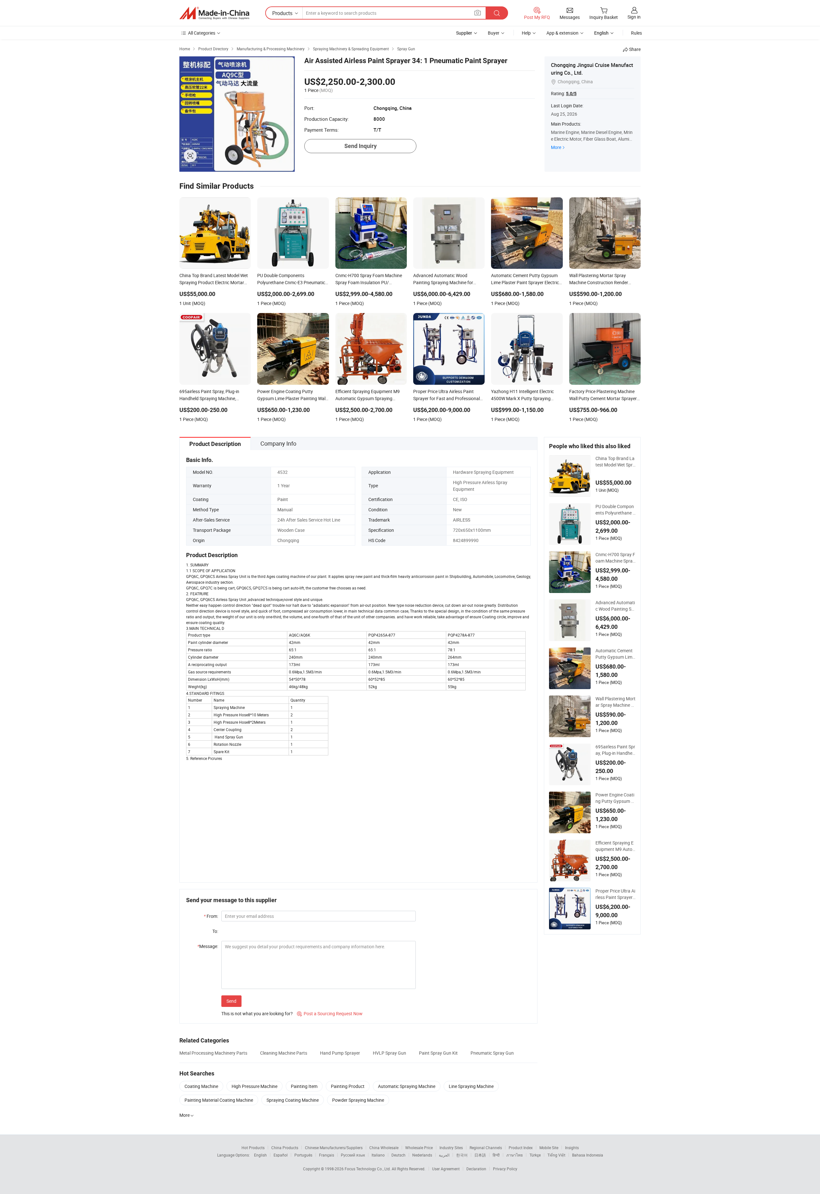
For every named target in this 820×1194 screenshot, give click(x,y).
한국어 (462, 1154)
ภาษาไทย (514, 1154)
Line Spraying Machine (471, 1086)
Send (231, 1001)
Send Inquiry (360, 146)
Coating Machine (201, 1086)
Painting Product (348, 1086)
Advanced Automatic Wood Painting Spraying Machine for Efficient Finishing (615, 605)
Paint (282, 499)
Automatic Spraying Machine (406, 1086)
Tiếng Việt (556, 1154)
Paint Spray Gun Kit (438, 1053)
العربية (444, 1154)
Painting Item (304, 1086)
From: (211, 916)
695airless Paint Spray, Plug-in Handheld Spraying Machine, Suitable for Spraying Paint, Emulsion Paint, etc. (615, 750)
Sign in (634, 17)
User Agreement (446, 1168)
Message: (207, 946)
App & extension (562, 33)
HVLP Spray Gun (389, 1053)
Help (526, 33)
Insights (572, 1147)
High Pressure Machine (254, 1086)
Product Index (521, 1147)
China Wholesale (383, 1147)
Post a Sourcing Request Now (330, 1013)
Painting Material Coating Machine (218, 1100)
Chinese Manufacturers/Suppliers (334, 1147)
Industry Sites (451, 1147)
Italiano (378, 1154)
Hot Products (253, 1147)
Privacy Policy (505, 1168)
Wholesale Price (419, 1147)
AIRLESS (461, 520)
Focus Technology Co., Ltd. (368, 1168)
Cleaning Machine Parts (283, 1053)
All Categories (201, 33)
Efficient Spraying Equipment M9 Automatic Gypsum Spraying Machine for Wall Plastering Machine (615, 846)
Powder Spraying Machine (358, 1100)
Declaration (476, 1168)
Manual (284, 509)
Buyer (493, 33)
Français (326, 1154)
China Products (284, 1147)
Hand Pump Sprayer (340, 1053)
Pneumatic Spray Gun (492, 1053)
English (260, 1154)
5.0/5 (571, 93)
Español (281, 1154)
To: (215, 931)
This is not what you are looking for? (257, 1013)
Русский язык (353, 1154)
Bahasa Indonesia (587, 1154)
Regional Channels (486, 1147)
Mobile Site (548, 1147)
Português (303, 1154)
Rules (636, 33)
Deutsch (398, 1154)
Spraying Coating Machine (292, 1100)
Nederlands (422, 1154)
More (556, 147)
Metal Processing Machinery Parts (213, 1053)
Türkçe (535, 1154)
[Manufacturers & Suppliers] (214, 13)
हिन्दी (496, 1154)
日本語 (480, 1154)
